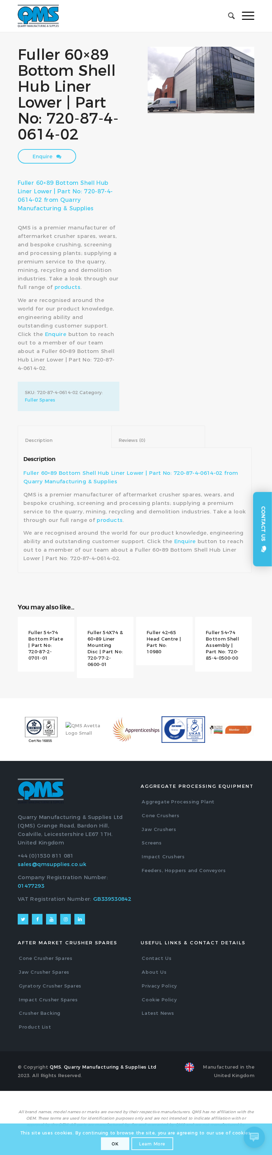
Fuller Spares (40, 400)
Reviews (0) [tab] (158, 440)
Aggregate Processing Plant (178, 801)
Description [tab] (64, 440)
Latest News (158, 1013)
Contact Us (156, 958)
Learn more (152, 1144)
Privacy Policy (159, 986)
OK (115, 1144)
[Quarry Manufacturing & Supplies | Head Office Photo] (201, 80)
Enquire (43, 156)
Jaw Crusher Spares (44, 972)
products (67, 287)
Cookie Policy (159, 999)
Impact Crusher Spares (48, 999)
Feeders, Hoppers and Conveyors (184, 870)
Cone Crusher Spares (45, 958)
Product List (35, 1027)
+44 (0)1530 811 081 (46, 855)
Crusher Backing (40, 1013)
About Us (154, 972)
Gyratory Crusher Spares (50, 986)
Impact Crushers (163, 856)
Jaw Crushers (159, 829)
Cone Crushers (160, 815)
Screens (152, 843)
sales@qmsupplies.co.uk (52, 864)
